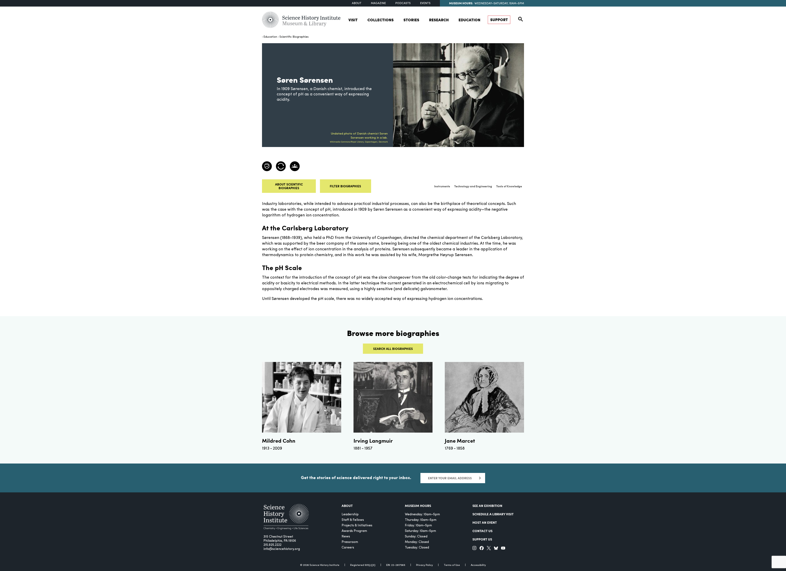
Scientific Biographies (294, 36)
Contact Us (482, 530)
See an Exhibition (487, 505)
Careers (348, 547)
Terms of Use (452, 565)
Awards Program (354, 531)
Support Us (482, 539)
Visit (353, 20)
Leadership (350, 514)
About (356, 3)
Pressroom (350, 542)
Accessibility (478, 565)
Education (469, 20)
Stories (411, 20)
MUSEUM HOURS (418, 505)
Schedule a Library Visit (493, 514)
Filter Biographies (345, 186)
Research (439, 20)
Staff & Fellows (353, 520)
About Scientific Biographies (289, 186)
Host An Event (484, 522)
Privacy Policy (424, 565)
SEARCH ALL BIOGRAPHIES (393, 348)
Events (425, 3)
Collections (380, 20)
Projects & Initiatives (357, 525)
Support (499, 19)
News (346, 536)
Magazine (378, 3)
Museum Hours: (461, 3)
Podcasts (403, 3)
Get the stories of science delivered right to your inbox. (356, 477)
